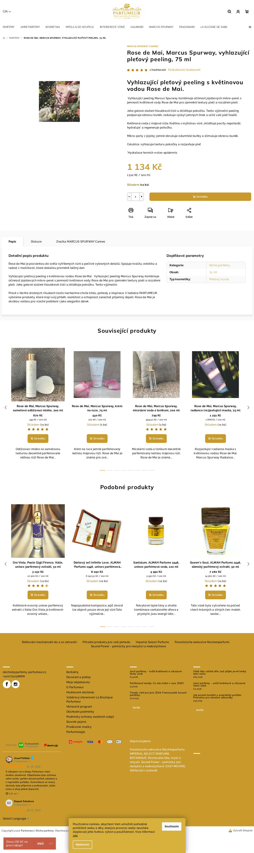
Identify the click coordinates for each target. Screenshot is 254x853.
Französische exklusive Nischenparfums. (157, 749)
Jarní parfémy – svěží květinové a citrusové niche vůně (156, 672)
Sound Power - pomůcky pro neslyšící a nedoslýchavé (128, 646)
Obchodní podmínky (80, 711)
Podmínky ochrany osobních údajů (90, 716)
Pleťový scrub (219, 279)
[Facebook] (7, 684)
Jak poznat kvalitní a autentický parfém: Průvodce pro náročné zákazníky (217, 696)
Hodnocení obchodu (80, 692)
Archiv (136, 707)
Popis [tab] (12, 241)
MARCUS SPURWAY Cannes (142, 46)
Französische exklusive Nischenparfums (202, 642)
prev (5, 407)
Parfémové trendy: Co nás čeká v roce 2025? (157, 683)
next (248, 407)
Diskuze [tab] (36, 241)
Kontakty (72, 672)
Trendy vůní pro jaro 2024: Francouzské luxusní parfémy (158, 693)
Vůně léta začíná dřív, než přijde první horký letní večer (219, 672)
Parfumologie (75, 732)
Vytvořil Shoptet (242, 830)
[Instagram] (16, 684)
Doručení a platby (78, 677)
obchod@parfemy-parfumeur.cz (24, 672)
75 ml (213, 272)
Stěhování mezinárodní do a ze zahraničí (49, 642)
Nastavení (82, 844)
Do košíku (202, 196)
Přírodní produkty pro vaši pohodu (106, 642)
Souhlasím (172, 826)
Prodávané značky (78, 727)
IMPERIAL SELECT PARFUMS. (150, 753)
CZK (5, 11)
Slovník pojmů (76, 721)
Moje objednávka (78, 682)
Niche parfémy (219, 265)
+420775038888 (14, 676)
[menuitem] (8, 27)
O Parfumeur (75, 687)
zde (75, 835)
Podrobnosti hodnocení (184, 69)
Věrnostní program (79, 706)
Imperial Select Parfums (152, 642)
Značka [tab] (80, 241)
